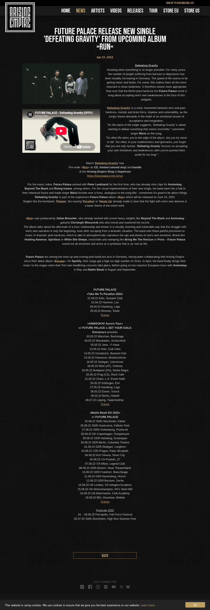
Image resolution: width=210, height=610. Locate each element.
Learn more (148, 605)
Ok (195, 605)
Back (105, 555)
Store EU (170, 11)
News (80, 11)
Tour (153, 11)
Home (65, 11)
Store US (192, 11)
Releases (135, 11)
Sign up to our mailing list (180, 3)
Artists (98, 11)
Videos (116, 11)
